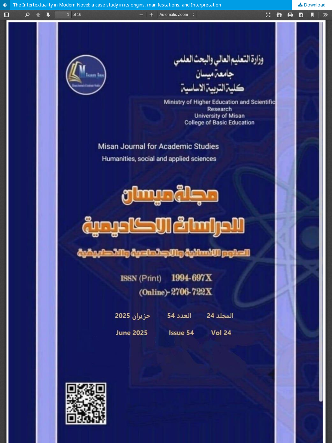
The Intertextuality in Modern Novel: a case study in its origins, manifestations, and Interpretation (117, 5)
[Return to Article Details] (5, 5)
